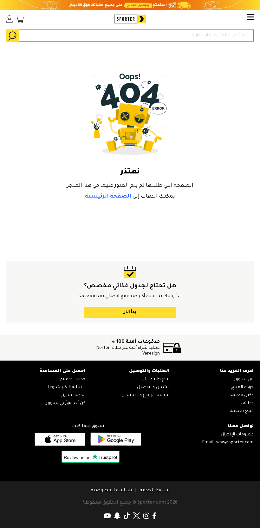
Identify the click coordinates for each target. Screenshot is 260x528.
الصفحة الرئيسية (108, 196)
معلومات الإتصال (237, 434)
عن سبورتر (244, 379)
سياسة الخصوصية (111, 490)
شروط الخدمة (155, 490)
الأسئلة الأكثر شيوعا (67, 387)
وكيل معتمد (242, 395)
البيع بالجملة (242, 411)
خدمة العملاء (73, 379)
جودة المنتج (242, 387)
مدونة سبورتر (73, 395)
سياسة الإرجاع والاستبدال (145, 395)
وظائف (247, 403)
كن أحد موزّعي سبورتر (66, 403)
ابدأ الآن (130, 312)
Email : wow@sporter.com (228, 442)
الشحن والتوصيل (153, 387)
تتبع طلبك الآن (155, 379)
